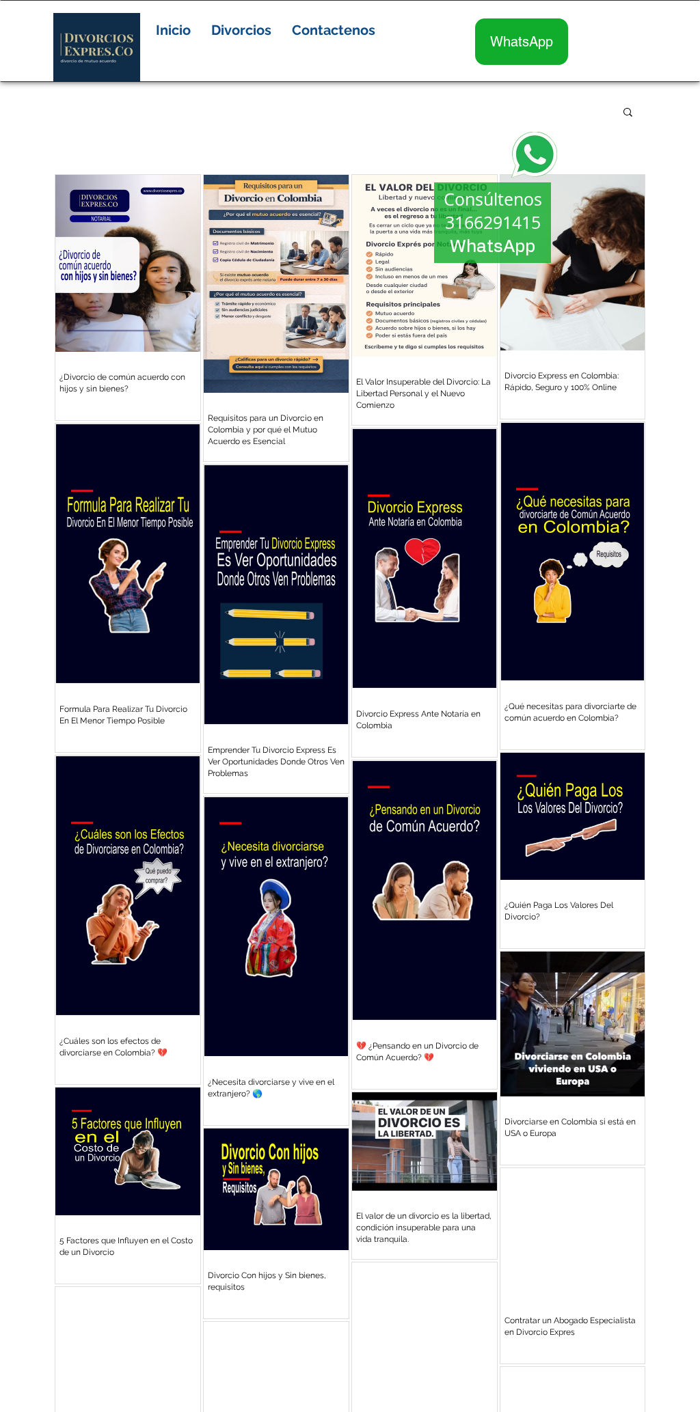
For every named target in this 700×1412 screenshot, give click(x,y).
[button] (241, 30)
